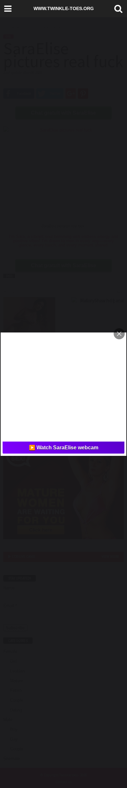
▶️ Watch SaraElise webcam (63, 447)
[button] (117, 9)
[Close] (119, 333)
